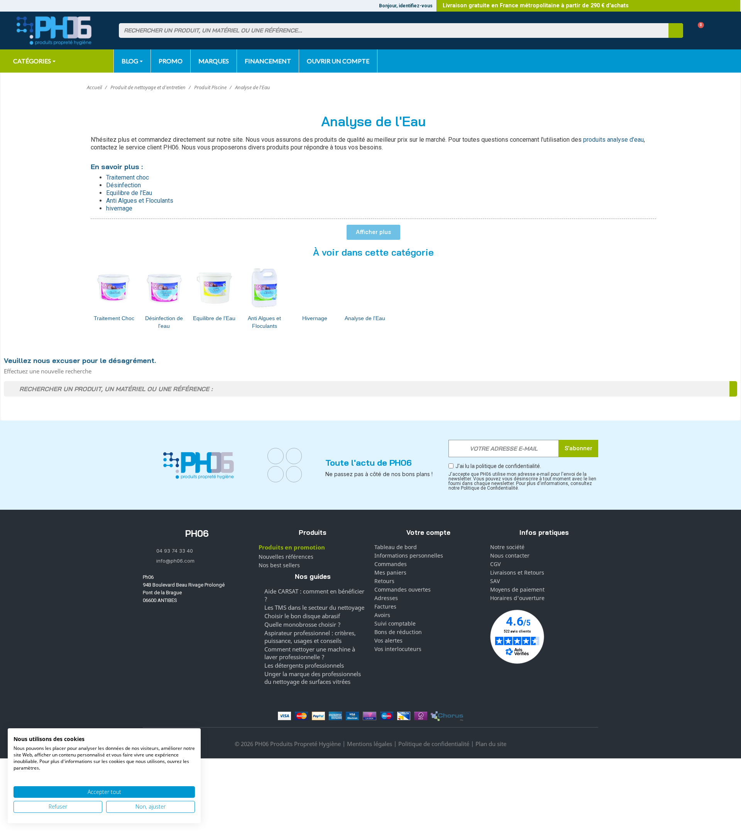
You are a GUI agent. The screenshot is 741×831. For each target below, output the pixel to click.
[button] (698, 30)
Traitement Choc (114, 318)
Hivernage (314, 318)
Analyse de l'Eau (365, 318)
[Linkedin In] (275, 474)
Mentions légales (369, 744)
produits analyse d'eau (613, 139)
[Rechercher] (675, 30)
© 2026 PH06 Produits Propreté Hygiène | (291, 744)
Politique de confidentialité (433, 744)
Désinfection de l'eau (164, 322)
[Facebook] (275, 456)
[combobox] (389, 30)
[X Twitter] (294, 474)
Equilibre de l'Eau (214, 318)
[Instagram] (294, 456)
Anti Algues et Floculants (264, 322)
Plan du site (490, 744)
